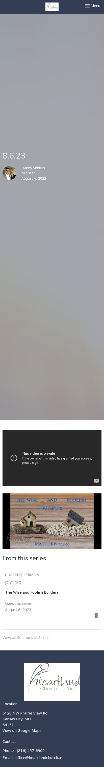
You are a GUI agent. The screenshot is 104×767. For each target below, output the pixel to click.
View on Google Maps (22, 730)
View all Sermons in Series (26, 637)
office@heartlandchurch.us (39, 757)
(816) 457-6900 (31, 750)
